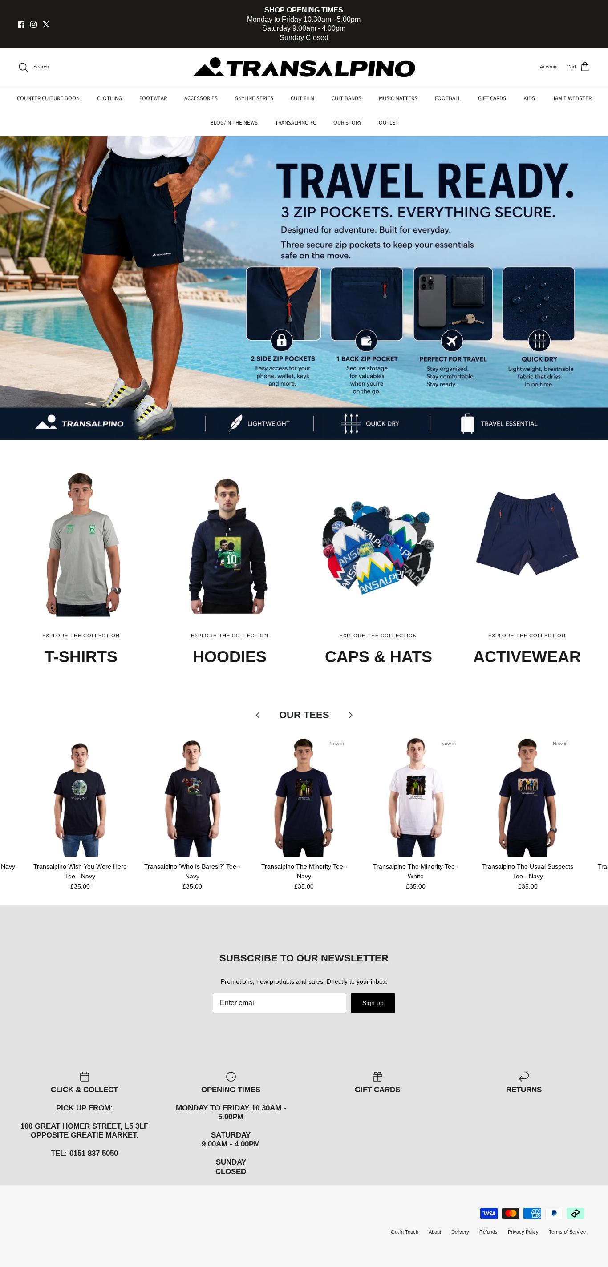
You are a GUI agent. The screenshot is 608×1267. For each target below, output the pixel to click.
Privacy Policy (523, 1232)
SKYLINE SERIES (254, 98)
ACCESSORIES (201, 98)
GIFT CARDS (492, 98)
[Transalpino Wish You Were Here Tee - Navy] (80, 795)
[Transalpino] (304, 67)
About (435, 1232)
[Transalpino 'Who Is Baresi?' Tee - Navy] (192, 795)
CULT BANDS (346, 98)
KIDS (529, 98)
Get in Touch (404, 1232)
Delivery (460, 1232)
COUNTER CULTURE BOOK (48, 98)
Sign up (373, 1002)
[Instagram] (33, 24)
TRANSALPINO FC (295, 123)
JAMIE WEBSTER (572, 98)
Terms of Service (567, 1232)
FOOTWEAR (153, 98)
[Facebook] (21, 24)
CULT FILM (302, 98)
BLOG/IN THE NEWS (234, 123)
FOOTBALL (448, 98)
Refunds (488, 1232)
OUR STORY (347, 123)
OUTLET (388, 123)
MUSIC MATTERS (398, 98)
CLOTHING (109, 98)
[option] (304, 288)
